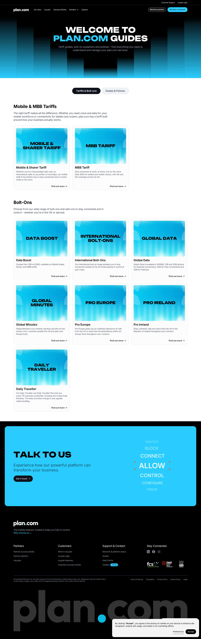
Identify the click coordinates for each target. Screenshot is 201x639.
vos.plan (17, 560)
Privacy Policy (162, 579)
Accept (191, 631)
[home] (20, 9)
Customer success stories (69, 565)
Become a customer (177, 9)
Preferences (178, 631)
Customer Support (168, 3)
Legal (185, 579)
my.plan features (65, 560)
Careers (84, 10)
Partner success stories (24, 551)
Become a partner (157, 9)
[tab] (86, 91)
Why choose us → (23, 533)
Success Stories (59, 10)
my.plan (47, 10)
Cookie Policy (175, 579)
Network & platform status (114, 551)
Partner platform (21, 556)
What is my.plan (65, 551)
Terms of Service (137, 579)
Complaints (150, 579)
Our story (37, 10)
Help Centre (107, 560)
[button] (74, 10)
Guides (105, 556)
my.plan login (182, 3)
